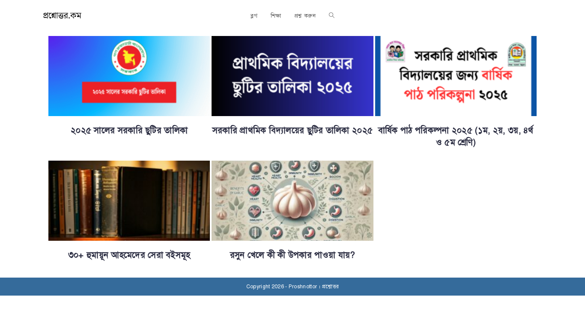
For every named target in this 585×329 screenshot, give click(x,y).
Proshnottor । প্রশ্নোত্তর (314, 287)
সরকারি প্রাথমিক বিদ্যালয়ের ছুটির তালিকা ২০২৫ (292, 130)
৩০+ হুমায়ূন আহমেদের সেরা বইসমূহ (129, 255)
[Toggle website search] (331, 16)
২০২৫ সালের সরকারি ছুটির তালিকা (129, 130)
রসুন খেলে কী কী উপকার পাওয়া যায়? (292, 255)
